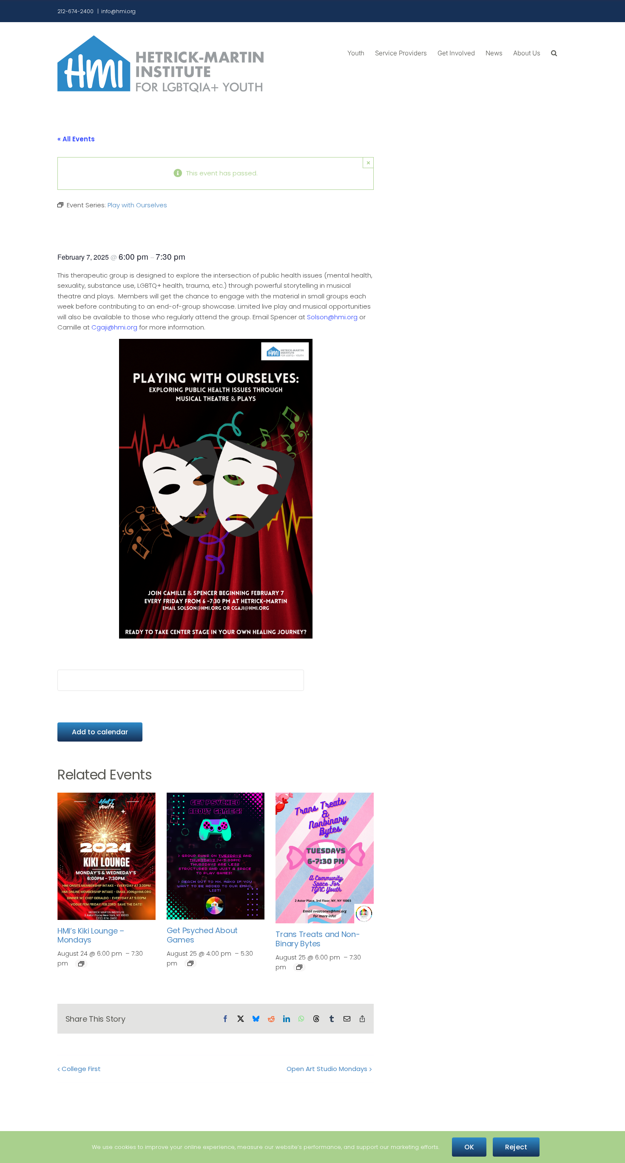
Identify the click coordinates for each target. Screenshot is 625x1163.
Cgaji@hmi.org (114, 327)
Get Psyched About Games (202, 935)
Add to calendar (100, 732)
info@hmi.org (118, 11)
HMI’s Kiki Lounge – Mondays (90, 935)
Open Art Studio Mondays (327, 1068)
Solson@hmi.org (332, 316)
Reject (516, 1147)
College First (81, 1068)
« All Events (76, 139)
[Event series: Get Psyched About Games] (190, 963)
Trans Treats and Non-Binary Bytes (318, 939)
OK (469, 1147)
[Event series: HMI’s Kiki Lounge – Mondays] (81, 963)
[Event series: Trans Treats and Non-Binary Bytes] (299, 967)
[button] (554, 52)
